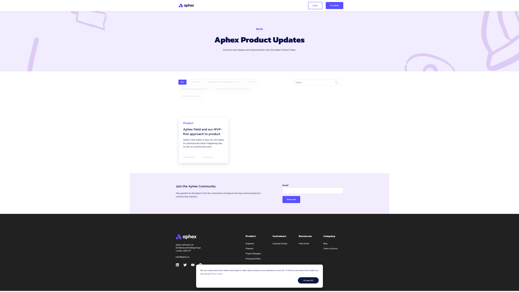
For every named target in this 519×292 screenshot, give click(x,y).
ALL (182, 82)
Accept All (308, 280)
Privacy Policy (216, 274)
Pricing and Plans (253, 259)
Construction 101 (190, 96)
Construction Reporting (194, 89)
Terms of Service (330, 249)
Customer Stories (279, 244)
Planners (249, 249)
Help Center (304, 244)
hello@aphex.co (182, 257)
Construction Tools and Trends (232, 89)
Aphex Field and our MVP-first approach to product (202, 131)
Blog (325, 244)
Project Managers (253, 254)
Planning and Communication (223, 82)
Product (196, 82)
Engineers (250, 244)
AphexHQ (251, 82)
